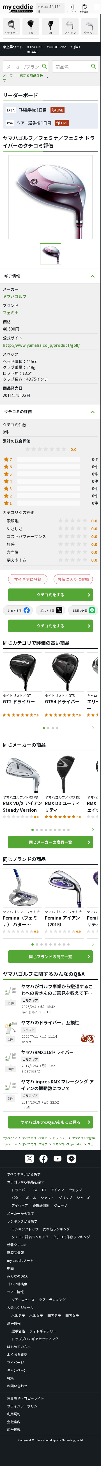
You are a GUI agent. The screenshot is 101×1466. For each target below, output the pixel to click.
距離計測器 (41, 1205)
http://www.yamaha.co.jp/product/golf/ (41, 345)
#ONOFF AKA (56, 46)
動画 (10, 1268)
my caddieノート (20, 1260)
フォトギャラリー (42, 1330)
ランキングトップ (25, 1229)
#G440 (32, 51)
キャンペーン (17, 1370)
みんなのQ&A (17, 1276)
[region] (50, 28)
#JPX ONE (35, 46)
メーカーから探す (20, 1213)
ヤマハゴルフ (14, 296)
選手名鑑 (18, 1330)
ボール (31, 1197)
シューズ (83, 1197)
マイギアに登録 (28, 579)
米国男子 (18, 1315)
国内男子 (54, 1315)
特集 (10, 1378)
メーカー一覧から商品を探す (23, 77)
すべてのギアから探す (23, 1174)
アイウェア (20, 1205)
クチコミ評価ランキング (30, 1236)
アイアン (57, 1189)
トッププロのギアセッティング (35, 1338)
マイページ (15, 1362)
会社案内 (13, 1421)
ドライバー (20, 1189)
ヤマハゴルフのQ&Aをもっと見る (50, 1122)
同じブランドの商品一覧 (50, 956)
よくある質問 (17, 1354)
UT (44, 1189)
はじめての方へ (19, 1346)
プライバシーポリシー (24, 1406)
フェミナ (11, 312)
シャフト (47, 1197)
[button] (92, 728)
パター (17, 1197)
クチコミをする (50, 594)
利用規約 (13, 1413)
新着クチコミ (17, 1244)
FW (35, 1189)
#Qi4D (75, 46)
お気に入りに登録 (73, 579)
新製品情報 (15, 1252)
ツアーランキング (52, 1299)
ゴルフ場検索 (17, 1283)
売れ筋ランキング (56, 1229)
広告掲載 (13, 1429)
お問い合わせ (17, 1385)
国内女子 (72, 1315)
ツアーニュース (23, 1299)
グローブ (60, 1205)
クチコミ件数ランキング (71, 1236)
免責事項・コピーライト (25, 1398)
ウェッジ (75, 1189)
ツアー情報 (15, 1291)
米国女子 (36, 1315)
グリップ (65, 1197)
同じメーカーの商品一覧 (50, 842)
